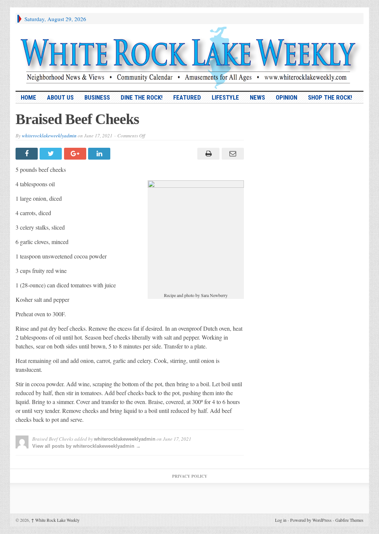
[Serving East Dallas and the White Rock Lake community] (189, 57)
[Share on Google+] (76, 154)
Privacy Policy (189, 476)
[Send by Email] (231, 154)
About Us (60, 97)
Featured (187, 97)
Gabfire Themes (349, 520)
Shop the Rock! (330, 97)
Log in (280, 520)
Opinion (286, 97)
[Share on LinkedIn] (100, 154)
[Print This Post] (207, 154)
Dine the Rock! (141, 97)
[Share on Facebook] (28, 154)
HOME (28, 97)
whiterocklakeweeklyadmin (49, 135)
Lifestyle (225, 97)
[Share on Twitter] (52, 154)
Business (97, 97)
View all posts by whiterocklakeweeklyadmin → (86, 446)
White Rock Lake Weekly (55, 520)
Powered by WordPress (311, 520)
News (257, 97)
